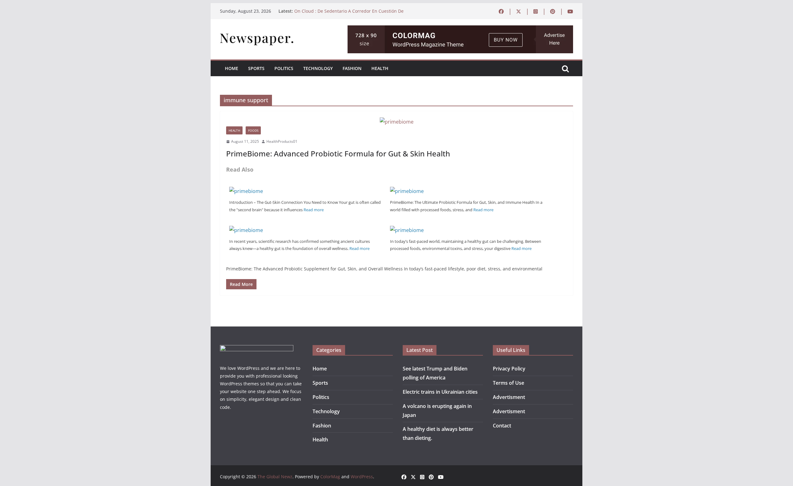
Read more (314, 209)
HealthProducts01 (281, 141)
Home (231, 68)
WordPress (362, 476)
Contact (502, 425)
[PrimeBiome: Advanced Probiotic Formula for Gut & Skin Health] (396, 121)
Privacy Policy (509, 368)
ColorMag (330, 476)
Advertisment (509, 397)
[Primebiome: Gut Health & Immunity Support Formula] (407, 230)
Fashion (352, 68)
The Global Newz (274, 476)
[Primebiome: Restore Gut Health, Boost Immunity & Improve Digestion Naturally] (246, 230)
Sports (256, 68)
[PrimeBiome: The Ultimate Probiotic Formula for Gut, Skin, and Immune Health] (407, 191)
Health (379, 68)
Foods (253, 130)
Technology (318, 68)
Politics (283, 68)
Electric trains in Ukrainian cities (440, 391)
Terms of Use (508, 382)
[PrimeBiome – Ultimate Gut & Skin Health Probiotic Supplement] (246, 191)
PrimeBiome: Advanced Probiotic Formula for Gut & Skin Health (338, 153)
